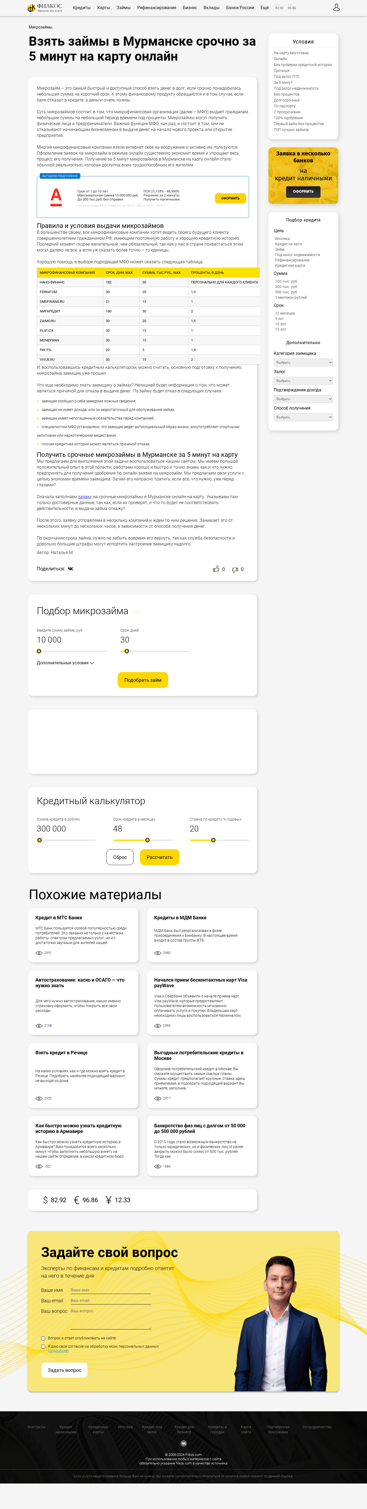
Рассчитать (160, 857)
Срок (279, 305)
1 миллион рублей (291, 297)
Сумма (280, 273)
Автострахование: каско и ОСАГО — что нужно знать (79, 982)
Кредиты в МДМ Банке (180, 917)
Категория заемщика (295, 353)
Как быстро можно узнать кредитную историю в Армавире (78, 1128)
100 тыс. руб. (286, 281)
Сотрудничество (317, 1427)
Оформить (230, 198)
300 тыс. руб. (286, 287)
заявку (85, 496)
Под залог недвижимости (297, 255)
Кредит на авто (288, 244)
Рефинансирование (292, 260)
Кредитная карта (290, 265)
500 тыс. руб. (286, 292)
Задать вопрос (64, 1370)
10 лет (280, 324)
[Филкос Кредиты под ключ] (44, 8)
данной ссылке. (280, 1476)
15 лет (280, 329)
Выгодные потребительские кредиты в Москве (198, 1055)
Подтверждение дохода (297, 389)
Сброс (120, 857)
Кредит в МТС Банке (58, 917)
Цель (279, 230)
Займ (279, 249)
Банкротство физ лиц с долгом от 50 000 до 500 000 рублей (199, 1128)
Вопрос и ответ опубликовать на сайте (82, 1338)
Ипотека (282, 238)
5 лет (279, 318)
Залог (280, 371)
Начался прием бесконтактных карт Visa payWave (200, 982)
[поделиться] (69, 569)
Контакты (36, 1427)
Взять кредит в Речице (61, 1052)
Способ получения (292, 408)
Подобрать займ (142, 680)
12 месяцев (285, 313)
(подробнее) (58, 1350)
